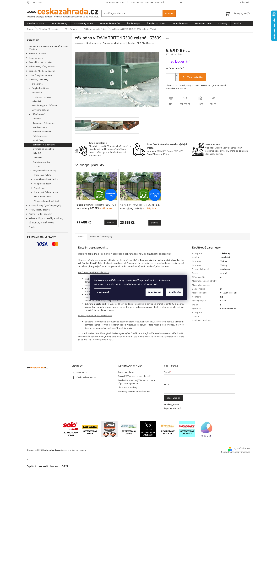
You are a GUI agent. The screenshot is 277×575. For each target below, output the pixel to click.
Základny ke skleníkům (44, 144)
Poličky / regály (40, 136)
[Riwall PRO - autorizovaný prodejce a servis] (168, 429)
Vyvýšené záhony (40, 110)
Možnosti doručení (175, 68)
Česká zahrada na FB (86, 377)
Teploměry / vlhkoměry (44, 123)
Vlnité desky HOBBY (43, 196)
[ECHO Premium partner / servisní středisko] (109, 429)
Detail (110, 222)
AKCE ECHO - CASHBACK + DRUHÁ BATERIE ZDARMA (49, 48)
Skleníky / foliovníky (38, 79)
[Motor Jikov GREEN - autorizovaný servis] (129, 429)
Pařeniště (36, 101)
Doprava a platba (115, 2)
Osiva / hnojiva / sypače (40, 75)
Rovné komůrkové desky (46, 179)
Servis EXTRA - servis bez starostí (147, 2)
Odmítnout (154, 292)
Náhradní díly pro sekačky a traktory (46, 218)
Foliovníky (37, 92)
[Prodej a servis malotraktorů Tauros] (148, 429)
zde (156, 284)
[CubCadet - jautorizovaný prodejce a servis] (90, 429)
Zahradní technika (37, 53)
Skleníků (37, 153)
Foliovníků (38, 157)
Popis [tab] (81, 236)
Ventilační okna (40, 127)
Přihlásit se (173, 398)
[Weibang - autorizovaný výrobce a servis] (187, 429)
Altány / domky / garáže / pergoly (45, 205)
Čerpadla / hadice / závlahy (42, 71)
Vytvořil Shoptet (242, 448)
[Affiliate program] (206, 429)
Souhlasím (174, 292)
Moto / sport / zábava (39, 209)
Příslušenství (38, 114)
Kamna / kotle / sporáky (40, 214)
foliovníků (37, 118)
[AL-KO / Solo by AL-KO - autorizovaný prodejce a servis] (71, 429)
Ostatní (36, 166)
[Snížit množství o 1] (177, 79)
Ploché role (39, 188)
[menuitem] (35, 23)
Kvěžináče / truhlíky (41, 97)
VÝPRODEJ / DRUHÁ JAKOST (42, 222)
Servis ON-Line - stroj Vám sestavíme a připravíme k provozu (136, 382)
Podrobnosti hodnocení (114, 43)
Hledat (169, 13)
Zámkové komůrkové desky (47, 201)
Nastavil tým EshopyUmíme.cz (235, 452)
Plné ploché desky (42, 183)
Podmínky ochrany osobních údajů (134, 391)
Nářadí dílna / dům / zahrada (42, 66)
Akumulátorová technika (40, 62)
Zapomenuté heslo (173, 408)
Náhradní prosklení (42, 131)
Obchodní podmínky (127, 387)
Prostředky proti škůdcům (44, 105)
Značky (32, 227)
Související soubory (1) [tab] (101, 236)
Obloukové (37, 84)
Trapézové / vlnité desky (46, 192)
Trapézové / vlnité (42, 175)
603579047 (81, 372)
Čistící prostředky (41, 162)
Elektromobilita (36, 58)
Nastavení (103, 292)
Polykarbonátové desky (44, 170)
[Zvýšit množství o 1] (177, 75)
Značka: (141, 43)
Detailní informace (174, 88)
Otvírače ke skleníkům (43, 149)
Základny (225, 253)
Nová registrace (171, 404)
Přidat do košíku (194, 77)
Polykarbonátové (40, 88)
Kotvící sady (39, 140)
